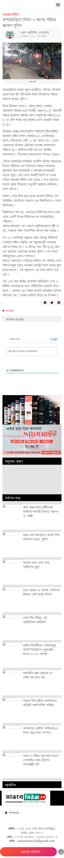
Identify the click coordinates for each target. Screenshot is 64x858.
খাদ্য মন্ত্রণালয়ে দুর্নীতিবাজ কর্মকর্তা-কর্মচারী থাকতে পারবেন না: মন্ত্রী (40, 511)
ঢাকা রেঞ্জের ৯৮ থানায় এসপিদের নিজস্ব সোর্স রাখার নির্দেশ (41, 592)
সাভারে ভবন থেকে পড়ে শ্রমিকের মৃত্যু (36, 564)
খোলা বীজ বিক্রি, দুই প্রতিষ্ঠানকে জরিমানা (35, 620)
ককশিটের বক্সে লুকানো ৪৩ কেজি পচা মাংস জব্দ (38, 675)
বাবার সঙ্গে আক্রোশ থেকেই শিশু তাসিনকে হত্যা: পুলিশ (41, 537)
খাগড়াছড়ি (10, 310)
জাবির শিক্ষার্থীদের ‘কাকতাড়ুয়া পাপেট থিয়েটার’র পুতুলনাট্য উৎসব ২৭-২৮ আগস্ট (39, 649)
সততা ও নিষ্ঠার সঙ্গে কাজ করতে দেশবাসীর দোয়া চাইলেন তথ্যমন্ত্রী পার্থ (40, 760)
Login (53, 339)
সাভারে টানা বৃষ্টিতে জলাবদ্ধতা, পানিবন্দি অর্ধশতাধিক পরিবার (40, 703)
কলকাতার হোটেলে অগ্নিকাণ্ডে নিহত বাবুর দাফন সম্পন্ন (40, 730)
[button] (58, 5)
